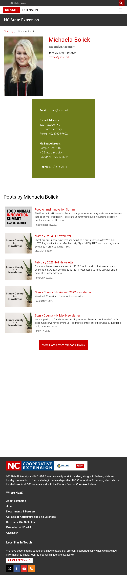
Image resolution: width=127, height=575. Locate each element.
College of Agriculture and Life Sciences (31, 516)
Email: (44, 110)
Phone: (44, 166)
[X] (9, 568)
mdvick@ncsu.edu (59, 57)
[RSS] (31, 568)
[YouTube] (24, 568)
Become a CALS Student (21, 522)
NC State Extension (21, 20)
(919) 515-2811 (58, 166)
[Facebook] (17, 568)
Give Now (12, 532)
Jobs (9, 506)
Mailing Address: (50, 143)
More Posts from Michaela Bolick (63, 345)
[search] (122, 3)
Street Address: (50, 120)
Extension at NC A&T (18, 527)
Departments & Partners (21, 511)
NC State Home (18, 3)
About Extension (16, 501)
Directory (8, 31)
